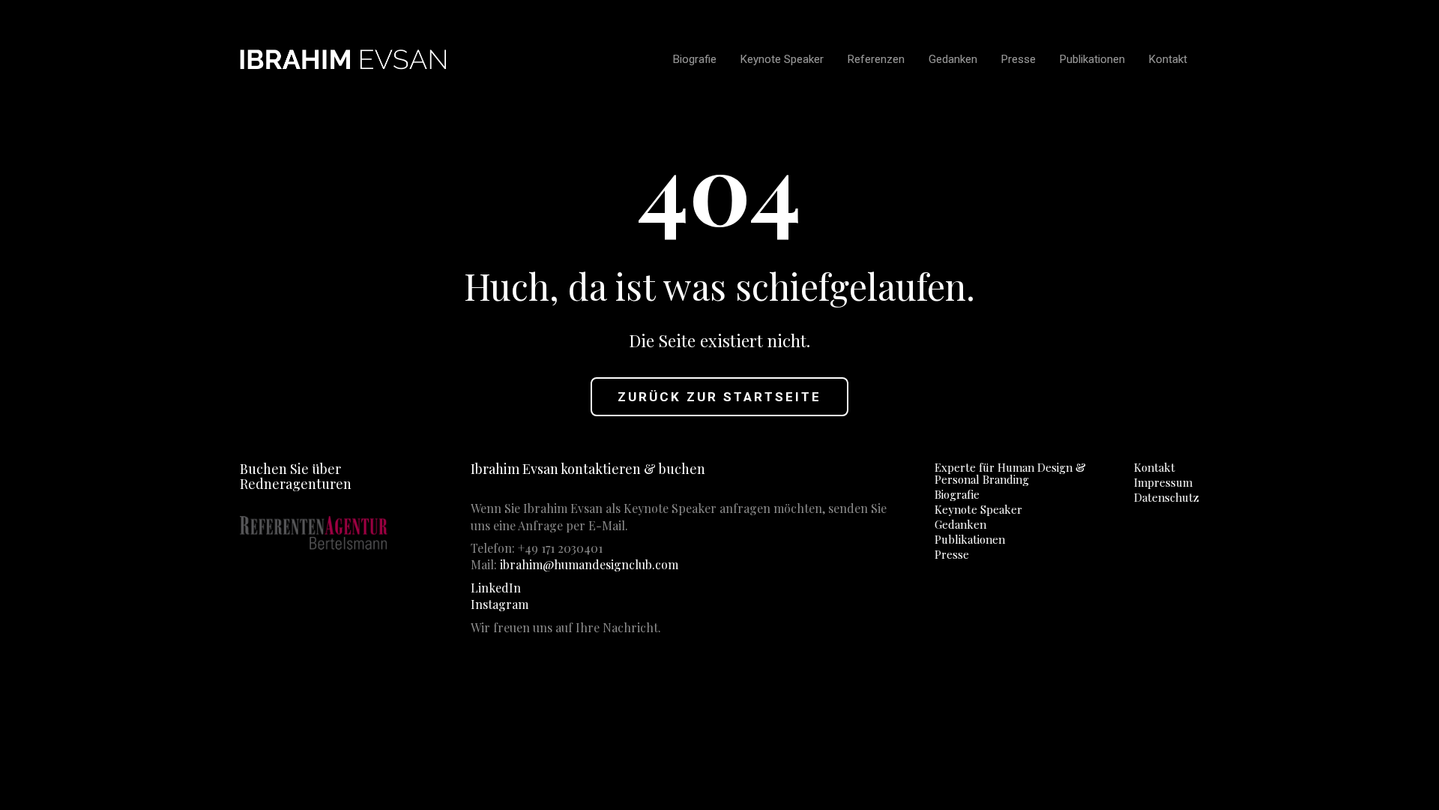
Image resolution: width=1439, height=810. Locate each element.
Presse (952, 554)
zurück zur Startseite (719, 396)
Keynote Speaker (978, 509)
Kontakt (1154, 467)
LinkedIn (496, 588)
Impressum (1163, 482)
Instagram (499, 604)
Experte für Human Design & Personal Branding (1010, 473)
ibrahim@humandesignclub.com (589, 564)
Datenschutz (1166, 497)
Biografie (957, 494)
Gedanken (960, 524)
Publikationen (970, 539)
